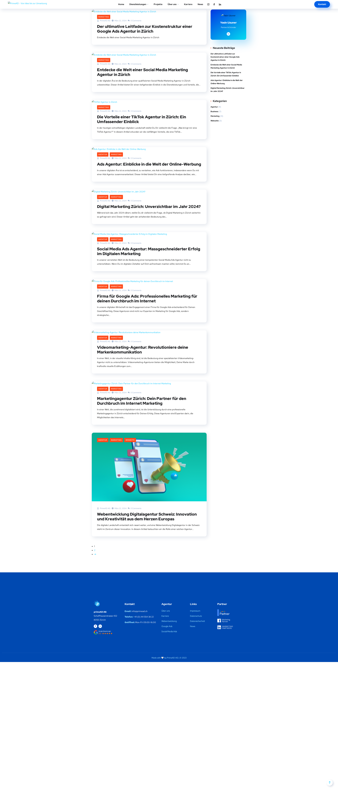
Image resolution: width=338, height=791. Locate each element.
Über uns (172, 4)
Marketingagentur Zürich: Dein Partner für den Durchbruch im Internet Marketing (141, 401)
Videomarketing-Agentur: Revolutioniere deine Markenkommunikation (142, 349)
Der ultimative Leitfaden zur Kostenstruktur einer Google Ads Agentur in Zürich (144, 29)
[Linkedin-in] (100, 626)
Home (121, 4)
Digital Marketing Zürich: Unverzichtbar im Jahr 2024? (149, 206)
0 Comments (135, 20)
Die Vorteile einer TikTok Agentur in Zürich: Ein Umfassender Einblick (141, 119)
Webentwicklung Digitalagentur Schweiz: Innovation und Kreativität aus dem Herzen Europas (147, 516)
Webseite (130, 440)
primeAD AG (104, 508)
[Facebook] (214, 4)
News (200, 4)
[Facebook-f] (95, 626)
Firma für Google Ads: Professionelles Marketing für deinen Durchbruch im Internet (147, 298)
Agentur (102, 154)
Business (214, 111)
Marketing (103, 17)
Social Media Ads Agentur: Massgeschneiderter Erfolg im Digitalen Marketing (148, 251)
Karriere (188, 4)
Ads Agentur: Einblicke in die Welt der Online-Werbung (149, 164)
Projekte (158, 4)
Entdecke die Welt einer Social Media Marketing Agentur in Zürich (142, 72)
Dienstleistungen (137, 4)
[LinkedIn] (220, 4)
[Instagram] (208, 4)
